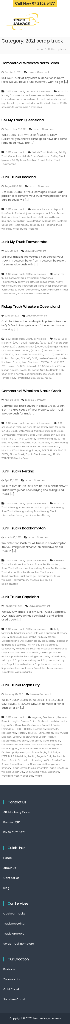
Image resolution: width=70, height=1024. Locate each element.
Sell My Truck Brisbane (44, 152)
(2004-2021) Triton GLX (25, 342)
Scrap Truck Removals (18, 943)
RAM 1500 (25, 370)
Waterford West (10, 775)
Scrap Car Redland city (14, 224)
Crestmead (33, 725)
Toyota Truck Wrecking (39, 454)
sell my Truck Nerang (37, 511)
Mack (46, 740)
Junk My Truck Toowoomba (24, 241)
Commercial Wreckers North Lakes (30, 63)
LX (27, 366)
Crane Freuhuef (37, 636)
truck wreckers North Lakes (27, 107)
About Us (9, 868)
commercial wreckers (38, 91)
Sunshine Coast (14, 999)
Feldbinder (62, 640)
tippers (5, 668)
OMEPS (44, 652)
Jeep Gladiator (30, 362)
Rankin (31, 756)
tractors (14, 668)
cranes (52, 636)
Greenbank (39, 729)
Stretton (5, 768)
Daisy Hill (47, 725)
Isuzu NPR (18, 442)
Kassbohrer (7, 648)
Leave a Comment (38, 72)
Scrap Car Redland (55, 221)
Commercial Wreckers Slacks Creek (31, 390)
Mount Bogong (9, 748)
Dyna (54, 434)
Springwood (52, 764)
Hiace (61, 434)
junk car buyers (35, 213)
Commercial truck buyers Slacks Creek (41, 430)
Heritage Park (8, 732)
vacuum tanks (23, 672)
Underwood (32, 771)
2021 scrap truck (15, 91)
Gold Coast (11, 989)
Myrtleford (20, 752)
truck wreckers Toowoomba (33, 293)
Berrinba (62, 717)
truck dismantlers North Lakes (41, 103)
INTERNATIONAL (36, 732)
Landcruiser (8, 446)
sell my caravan (16, 99)
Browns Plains (29, 721)
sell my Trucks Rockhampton (50, 568)
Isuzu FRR (59, 438)
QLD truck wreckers (36, 274)
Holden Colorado (48, 358)
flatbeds (6, 644)
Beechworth (49, 717)
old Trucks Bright (36, 752)
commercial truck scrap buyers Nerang (41, 507)
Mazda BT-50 (37, 366)
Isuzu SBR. (43, 442)
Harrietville (52, 729)
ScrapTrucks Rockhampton (17, 568)
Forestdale (7, 729)
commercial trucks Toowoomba (36, 281)
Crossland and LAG (12, 640)
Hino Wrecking (45, 438)
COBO (4, 636)
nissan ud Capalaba (27, 652)
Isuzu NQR (31, 442)
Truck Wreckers (13, 933)
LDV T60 (44, 362)
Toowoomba (12, 979)
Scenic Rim (16, 760)
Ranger (36, 450)
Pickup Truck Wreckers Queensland (30, 306)
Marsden (55, 740)
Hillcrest (22, 732)
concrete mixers (19, 636)
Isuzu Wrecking (59, 442)
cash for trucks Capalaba (41, 633)
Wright (38, 775)
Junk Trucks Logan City (20, 685)
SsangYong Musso (36, 373)
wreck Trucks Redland (25, 228)
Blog (6, 888)
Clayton (61, 633)
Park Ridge (54, 752)
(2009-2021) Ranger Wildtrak (51, 346)
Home (7, 858)
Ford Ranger (12, 358)
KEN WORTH (61, 732)
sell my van (17, 103)
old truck (43, 217)
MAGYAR (35, 648)
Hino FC (12, 438)
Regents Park (44, 756)
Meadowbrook (9, 744)
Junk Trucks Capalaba (20, 597)
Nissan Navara (9, 370)
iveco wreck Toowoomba (52, 285)
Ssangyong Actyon (12, 373)
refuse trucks (58, 656)
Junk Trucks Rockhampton (23, 528)
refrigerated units (39, 656)
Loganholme (8, 740)
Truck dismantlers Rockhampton (20, 572)
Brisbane (9, 969)
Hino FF (31, 438)
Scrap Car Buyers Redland (28, 221)
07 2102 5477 (17, 832)
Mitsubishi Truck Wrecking (16, 450)
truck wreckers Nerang (38, 515)
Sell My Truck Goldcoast (36, 156)
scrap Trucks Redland (42, 224)
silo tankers (54, 664)
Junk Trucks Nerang (17, 471)
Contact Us (11, 878)
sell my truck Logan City (37, 760)
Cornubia (20, 725)
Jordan (49, 732)
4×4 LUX (49, 354)
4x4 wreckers (39, 209)
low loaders (22, 648)
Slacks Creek (17, 454)
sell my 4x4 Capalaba (14, 660)
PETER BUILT (7, 756)
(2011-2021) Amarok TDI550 (46, 350)
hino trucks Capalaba (44, 644)
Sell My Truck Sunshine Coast (28, 160)
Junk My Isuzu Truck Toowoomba (20, 289)
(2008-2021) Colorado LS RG (17, 346)
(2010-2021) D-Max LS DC (15, 350)
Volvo (43, 771)
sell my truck (54, 99)
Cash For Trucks (14, 913)
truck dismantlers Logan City (44, 768)
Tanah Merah (19, 768)
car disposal (55, 209)
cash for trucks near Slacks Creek (28, 427)
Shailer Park (58, 760)
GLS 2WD (25, 358)
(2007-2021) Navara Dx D (54, 342)
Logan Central (29, 736)
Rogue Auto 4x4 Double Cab (48, 370)
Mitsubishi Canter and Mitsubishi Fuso (37, 446)
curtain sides (32, 640)
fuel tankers (18, 644)
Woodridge (26, 775)
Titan (59, 373)
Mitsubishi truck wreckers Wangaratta (40, 744)
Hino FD (22, 438)
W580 (40, 377)
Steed (51, 373)
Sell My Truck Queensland (22, 120)
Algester (36, 717)
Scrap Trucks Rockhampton (43, 564)
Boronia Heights (10, 721)
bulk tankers (18, 633)
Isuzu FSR (6, 442)
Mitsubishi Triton (55, 366)
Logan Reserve (47, 736)
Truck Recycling (13, 923)
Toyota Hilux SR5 (26, 377)
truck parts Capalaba (33, 668)
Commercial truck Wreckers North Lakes (32, 95)
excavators (47, 640)
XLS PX (48, 377)
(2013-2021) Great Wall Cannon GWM (22, 354)
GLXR (34, 358)
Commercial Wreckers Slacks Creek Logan (25, 434)
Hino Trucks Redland (13, 213)
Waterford (53, 771)
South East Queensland (30, 764)
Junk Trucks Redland (18, 177)
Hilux (4, 438)
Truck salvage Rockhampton (35, 576)
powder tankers (20, 656)
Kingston (6, 736)
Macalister (35, 740)
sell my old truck (36, 99)
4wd (57, 354)
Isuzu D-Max (13, 362)
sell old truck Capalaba (33, 664)
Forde (56, 725)
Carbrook (43, 721)
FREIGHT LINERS (23, 729)
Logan (16, 736)
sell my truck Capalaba (41, 660)
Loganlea (22, 740)
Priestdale (20, 756)
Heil (29, 644)
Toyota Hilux (8, 377)
